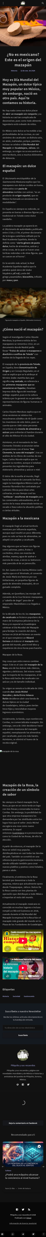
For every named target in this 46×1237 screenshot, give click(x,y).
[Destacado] (39, 1146)
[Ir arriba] (44, 1234)
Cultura (8, 1170)
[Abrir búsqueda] (43, 3)
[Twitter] (33, 1234)
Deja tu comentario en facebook (23, 1123)
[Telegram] (23, 1234)
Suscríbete (23, 1035)
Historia (14, 71)
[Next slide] (43, 1166)
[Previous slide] (2, 1166)
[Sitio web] (18, 1084)
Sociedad (16, 996)
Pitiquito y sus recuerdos (23, 1065)
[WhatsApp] (13, 1234)
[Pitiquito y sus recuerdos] (23, 1055)
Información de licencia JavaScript (23, 1223)
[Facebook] (2, 1234)
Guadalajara (18, 832)
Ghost (28, 1218)
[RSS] (29, 1210)
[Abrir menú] (3, 3)
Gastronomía (29, 996)
